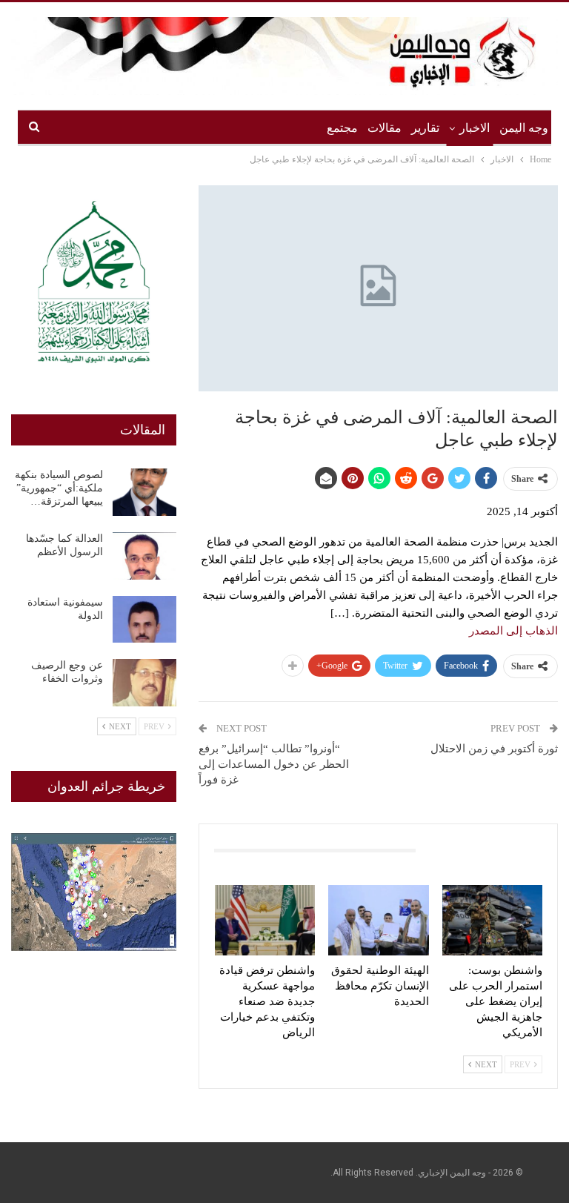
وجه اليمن (523, 128)
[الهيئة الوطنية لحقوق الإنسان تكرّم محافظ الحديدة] (378, 920)
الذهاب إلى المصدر (513, 631)
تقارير (425, 128)
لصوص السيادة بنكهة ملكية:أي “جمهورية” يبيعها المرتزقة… (59, 488)
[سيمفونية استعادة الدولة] (144, 619)
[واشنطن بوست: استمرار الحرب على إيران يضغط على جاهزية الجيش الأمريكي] (492, 920)
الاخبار (474, 128)
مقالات (384, 128)
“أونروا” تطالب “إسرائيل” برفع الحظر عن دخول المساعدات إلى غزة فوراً (274, 764)
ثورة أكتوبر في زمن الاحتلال (494, 749)
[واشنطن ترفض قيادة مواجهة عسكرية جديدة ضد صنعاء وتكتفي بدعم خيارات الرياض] (265, 920)
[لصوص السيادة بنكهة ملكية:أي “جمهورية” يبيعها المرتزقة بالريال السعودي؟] (144, 492)
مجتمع (342, 128)
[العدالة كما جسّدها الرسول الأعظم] (144, 556)
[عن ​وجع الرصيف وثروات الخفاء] (144, 682)
